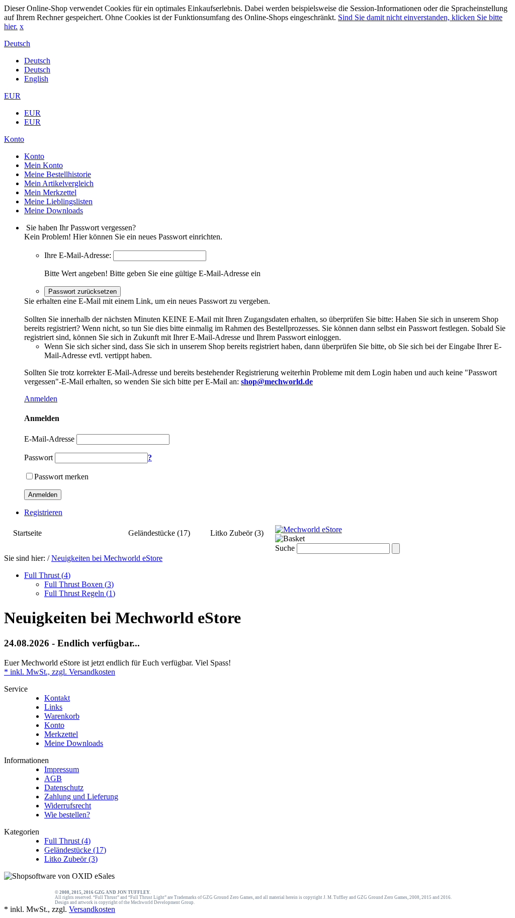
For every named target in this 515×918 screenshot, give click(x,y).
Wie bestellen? (67, 814)
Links (53, 707)
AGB (53, 778)
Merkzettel (61, 734)
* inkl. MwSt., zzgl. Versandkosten (59, 671)
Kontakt (57, 698)
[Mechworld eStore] (308, 529)
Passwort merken (61, 476)
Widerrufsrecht (67, 805)
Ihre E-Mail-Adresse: (77, 255)
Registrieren (43, 512)
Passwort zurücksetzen (82, 291)
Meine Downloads (73, 743)
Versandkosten (92, 909)
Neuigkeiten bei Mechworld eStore (106, 558)
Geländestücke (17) (159, 533)
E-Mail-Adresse (49, 439)
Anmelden (40, 398)
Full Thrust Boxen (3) (79, 584)
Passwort (38, 457)
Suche (285, 548)
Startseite (27, 533)
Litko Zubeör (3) (237, 533)
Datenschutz (63, 787)
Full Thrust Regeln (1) (79, 593)
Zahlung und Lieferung (81, 796)
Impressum (61, 769)
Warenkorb (61, 716)
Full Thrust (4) (85, 533)
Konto (54, 725)
